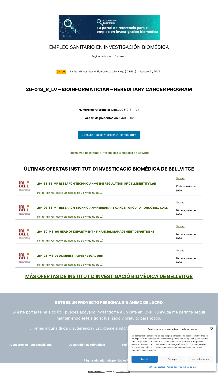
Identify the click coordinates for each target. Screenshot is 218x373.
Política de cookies (156, 367)
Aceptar (145, 359)
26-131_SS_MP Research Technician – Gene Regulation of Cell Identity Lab (96, 183)
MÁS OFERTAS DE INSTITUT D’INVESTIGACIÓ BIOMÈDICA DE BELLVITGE (109, 276)
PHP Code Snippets (96, 371)
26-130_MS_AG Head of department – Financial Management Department (95, 231)
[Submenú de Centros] (125, 56)
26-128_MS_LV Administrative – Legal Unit (70, 255)
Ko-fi (147, 312)
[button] (211, 329)
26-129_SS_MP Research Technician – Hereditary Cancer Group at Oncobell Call (102, 207)
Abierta (180, 178)
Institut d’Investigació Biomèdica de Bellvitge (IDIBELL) (103, 71)
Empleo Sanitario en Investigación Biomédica (109, 47)
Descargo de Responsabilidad (31, 344)
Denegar (172, 359)
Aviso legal (192, 367)
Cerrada (61, 71)
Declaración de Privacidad (87, 344)
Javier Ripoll (126, 360)
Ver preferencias (200, 359)
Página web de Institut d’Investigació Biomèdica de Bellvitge (109, 152)
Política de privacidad (176, 367)
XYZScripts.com (123, 371)
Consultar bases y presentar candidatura (109, 134)
